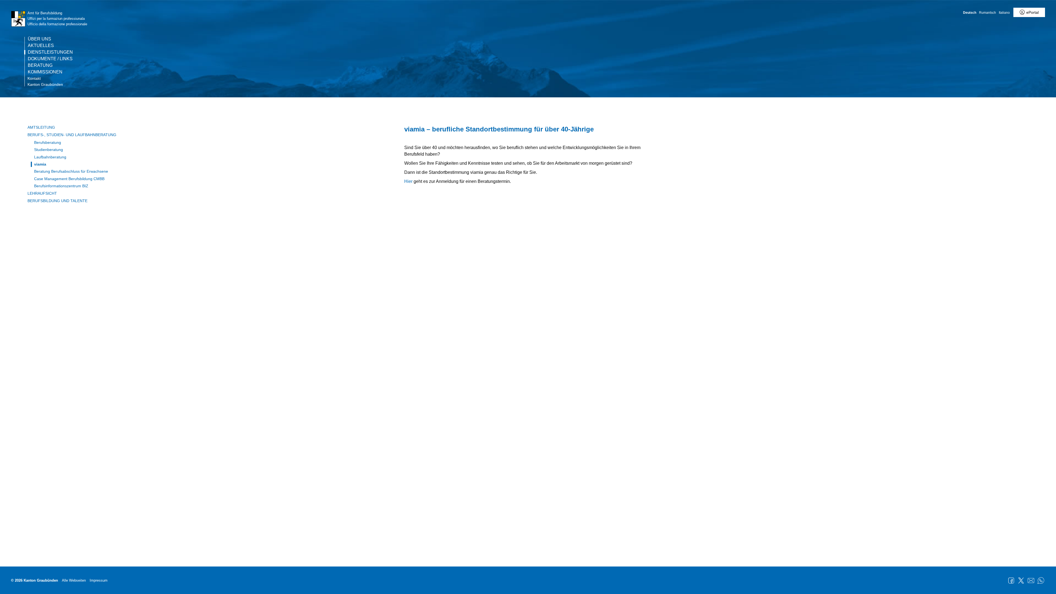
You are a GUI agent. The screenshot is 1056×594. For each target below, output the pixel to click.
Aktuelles (41, 45)
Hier (408, 181)
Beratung (40, 65)
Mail (1031, 580)
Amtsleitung (41, 127)
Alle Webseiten (74, 580)
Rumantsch (987, 13)
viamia (40, 164)
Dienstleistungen (50, 52)
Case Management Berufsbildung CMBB (69, 179)
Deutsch (969, 13)
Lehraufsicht (42, 193)
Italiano (1004, 13)
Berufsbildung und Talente (57, 201)
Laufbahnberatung (50, 157)
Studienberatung (48, 149)
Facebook (1011, 580)
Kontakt (34, 78)
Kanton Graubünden (45, 84)
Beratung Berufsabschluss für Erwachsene (71, 171)
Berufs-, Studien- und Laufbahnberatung (72, 135)
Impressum (99, 580)
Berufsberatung (47, 142)
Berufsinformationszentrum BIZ (61, 186)
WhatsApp (1041, 580)
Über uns (39, 39)
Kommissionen (45, 72)
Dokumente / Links (50, 59)
